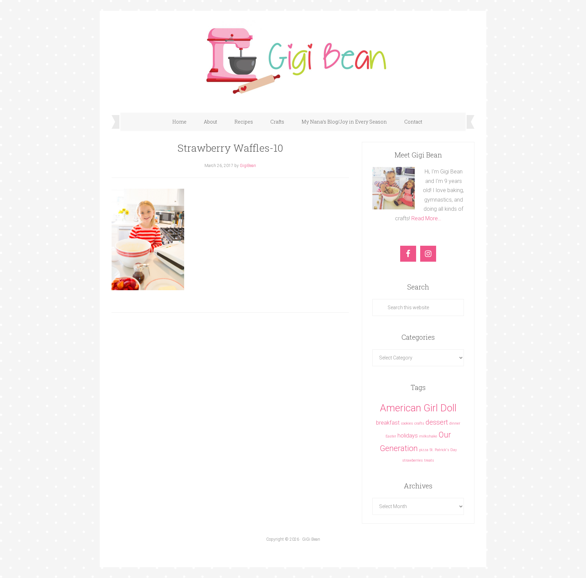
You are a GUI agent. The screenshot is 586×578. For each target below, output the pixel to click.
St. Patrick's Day (443, 450)
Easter (391, 436)
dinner (454, 423)
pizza (423, 450)
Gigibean (293, 58)
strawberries (412, 460)
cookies (407, 423)
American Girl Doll (418, 408)
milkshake (428, 436)
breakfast (388, 422)
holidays (407, 435)
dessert (437, 422)
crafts (419, 423)
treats (429, 460)
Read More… (426, 218)
